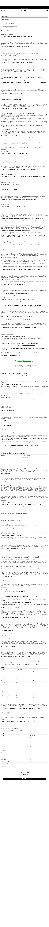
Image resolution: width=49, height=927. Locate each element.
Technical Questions (6, 30)
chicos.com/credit (26, 209)
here (11, 376)
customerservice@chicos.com (29, 345)
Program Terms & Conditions (14, 202)
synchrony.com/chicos (25, 232)
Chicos (2, 719)
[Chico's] (24, 10)
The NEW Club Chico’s (7, 24)
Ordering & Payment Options (8, 23)
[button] (47, 10)
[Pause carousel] (48, 8)
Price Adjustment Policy (20, 585)
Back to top (3, 73)
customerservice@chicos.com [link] (7, 38)
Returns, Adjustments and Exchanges (10, 26)
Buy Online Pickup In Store (8, 29)
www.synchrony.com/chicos (34, 350)
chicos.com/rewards (15, 177)
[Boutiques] (4, 10)
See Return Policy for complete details (8, 395)
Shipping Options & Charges (8, 27)
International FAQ (6, 31)
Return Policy (14, 427)
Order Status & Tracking (7, 21)
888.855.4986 (3, 580)
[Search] (44, 10)
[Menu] (1, 10)
